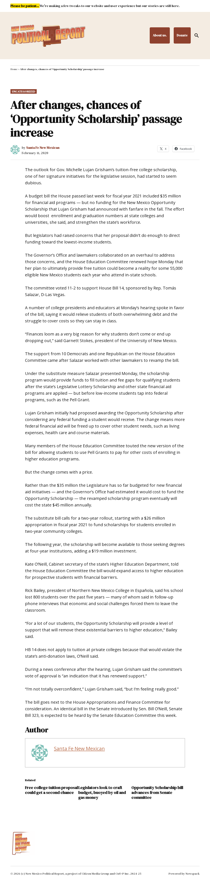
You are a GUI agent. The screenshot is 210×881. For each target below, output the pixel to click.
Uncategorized (23, 91)
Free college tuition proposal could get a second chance (51, 790)
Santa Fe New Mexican (42, 147)
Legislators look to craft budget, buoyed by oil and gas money (102, 792)
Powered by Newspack (184, 874)
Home (13, 69)
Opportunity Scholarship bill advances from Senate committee (157, 792)
